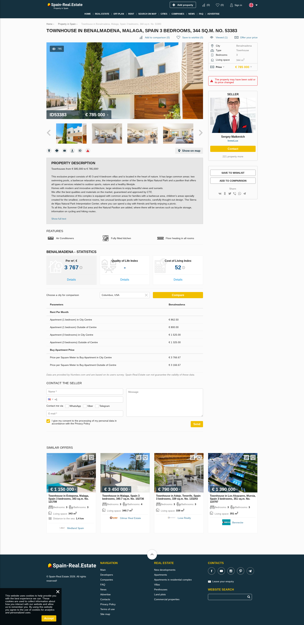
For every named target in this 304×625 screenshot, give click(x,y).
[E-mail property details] (64, 150)
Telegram (104, 405)
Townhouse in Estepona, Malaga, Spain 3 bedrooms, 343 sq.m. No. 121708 (68, 498)
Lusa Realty (184, 518)
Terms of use (107, 609)
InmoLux (233, 140)
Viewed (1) (222, 37)
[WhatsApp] (239, 194)
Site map (105, 614)
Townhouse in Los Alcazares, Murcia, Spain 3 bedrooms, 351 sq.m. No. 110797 (233, 498)
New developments (164, 569)
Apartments (160, 574)
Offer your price (249, 37)
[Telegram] (244, 194)
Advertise (105, 594)
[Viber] (234, 194)
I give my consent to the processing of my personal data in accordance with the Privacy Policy (84, 422)
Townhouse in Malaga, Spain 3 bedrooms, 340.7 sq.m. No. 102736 (123, 497)
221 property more (233, 156)
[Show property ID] (80, 150)
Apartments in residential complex (173, 579)
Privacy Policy (108, 604)
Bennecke (237, 522)
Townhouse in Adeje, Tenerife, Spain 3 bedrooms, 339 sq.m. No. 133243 (178, 497)
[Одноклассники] (225, 194)
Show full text (58, 218)
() (208, 5)
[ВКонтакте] (220, 194)
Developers (106, 574)
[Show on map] (49, 150)
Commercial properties (166, 599)
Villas (157, 584)
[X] (230, 194)
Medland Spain (75, 528)
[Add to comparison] (85, 457)
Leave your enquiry (223, 581)
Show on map (191, 150)
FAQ (102, 584)
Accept (49, 618)
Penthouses (160, 589)
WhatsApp (75, 405)
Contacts (105, 599)
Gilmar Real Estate (130, 518)
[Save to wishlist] (91, 457)
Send (196, 424)
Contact (233, 148)
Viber (90, 405)
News (103, 589)
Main (103, 569)
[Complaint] (87, 150)
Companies (106, 579)
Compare (178, 295)
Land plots (160, 594)
